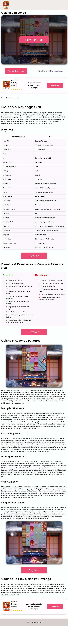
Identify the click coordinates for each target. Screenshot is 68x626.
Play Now (55, 85)
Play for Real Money (16, 71)
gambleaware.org (57, 71)
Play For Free (34, 39)
